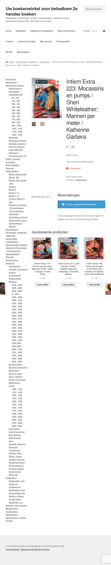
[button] (58, 82)
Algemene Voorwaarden (41, 30)
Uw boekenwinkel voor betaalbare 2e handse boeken (41, 11)
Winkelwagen (23, 51)
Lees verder (42, 284)
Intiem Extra (44, 62)
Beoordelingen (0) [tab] (40, 196)
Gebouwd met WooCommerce (35, 549)
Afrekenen (21, 30)
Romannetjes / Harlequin (26, 62)
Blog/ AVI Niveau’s (67, 30)
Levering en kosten (26, 41)
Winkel (9, 51)
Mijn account (46, 41)
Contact (9, 41)
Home (9, 30)
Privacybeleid (63, 41)
